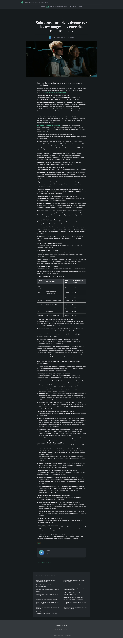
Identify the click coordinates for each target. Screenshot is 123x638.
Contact (66, 629)
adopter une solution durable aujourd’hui (55, 92)
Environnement (73, 6)
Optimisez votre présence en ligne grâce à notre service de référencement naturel (73, 598)
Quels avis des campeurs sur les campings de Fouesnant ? (47, 607)
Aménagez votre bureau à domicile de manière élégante (48, 590)
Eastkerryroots (61, 625)
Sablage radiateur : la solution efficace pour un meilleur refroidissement (75, 593)
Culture (52, 6)
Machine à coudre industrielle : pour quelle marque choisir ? (74, 580)
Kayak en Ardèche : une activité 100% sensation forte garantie (45, 580)
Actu (47, 6)
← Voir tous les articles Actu (44, 562)
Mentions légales (59, 629)
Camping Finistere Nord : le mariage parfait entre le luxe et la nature (47, 595)
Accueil (43, 6)
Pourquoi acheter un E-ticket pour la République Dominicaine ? (45, 585)
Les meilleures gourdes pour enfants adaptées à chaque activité (47, 603)
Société (80, 6)
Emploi (66, 6)
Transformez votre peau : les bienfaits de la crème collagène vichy (74, 588)
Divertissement (59, 6)
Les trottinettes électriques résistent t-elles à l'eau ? (74, 603)
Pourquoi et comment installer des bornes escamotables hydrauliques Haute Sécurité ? (47, 612)
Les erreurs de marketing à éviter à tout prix (47, 599)
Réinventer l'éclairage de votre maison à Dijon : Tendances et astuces (74, 607)
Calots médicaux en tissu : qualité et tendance (74, 585)
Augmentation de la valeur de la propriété (48, 125)
